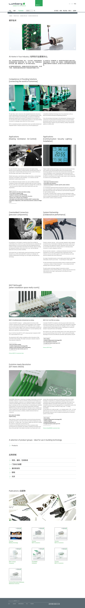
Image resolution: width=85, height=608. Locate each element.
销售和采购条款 (21, 604)
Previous (10, 24)
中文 (75, 4)
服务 (15, 11)
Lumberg (10, 16)
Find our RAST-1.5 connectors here (16, 353)
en (72, 4)
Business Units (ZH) (23, 16)
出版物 (74, 11)
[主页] (17, 4)
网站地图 (32, 604)
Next (74, 24)
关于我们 (56, 11)
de (69, 4)
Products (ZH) (16, 16)
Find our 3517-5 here (47, 347)
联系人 (70, 11)
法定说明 (14, 604)
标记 (9, 604)
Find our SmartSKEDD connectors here (51, 428)
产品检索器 (20, 11)
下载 (27, 604)
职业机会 (65, 11)
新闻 (61, 11)
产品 (10, 11)
